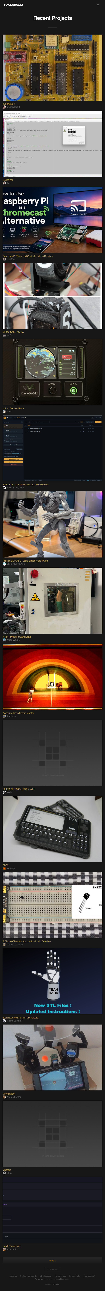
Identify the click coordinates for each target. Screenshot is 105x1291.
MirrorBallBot (9, 1093)
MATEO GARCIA (15, 944)
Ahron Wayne (13, 639)
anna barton (12, 1249)
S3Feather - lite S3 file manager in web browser (25, 484)
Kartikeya (11, 716)
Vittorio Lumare (14, 1020)
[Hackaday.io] (14, 4)
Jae (8, 183)
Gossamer (8, 179)
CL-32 (5, 865)
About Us (13, 1276)
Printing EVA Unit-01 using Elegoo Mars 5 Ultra (25, 560)
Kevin (9, 411)
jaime (9, 1172)
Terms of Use (60, 1276)
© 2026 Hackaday (52, 1284)
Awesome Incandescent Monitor (18, 713)
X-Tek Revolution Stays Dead (17, 636)
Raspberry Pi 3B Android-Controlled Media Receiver (28, 256)
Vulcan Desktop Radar (13, 408)
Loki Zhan (11, 259)
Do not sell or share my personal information (52, 1279)
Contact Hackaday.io (28, 1276)
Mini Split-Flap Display (13, 332)
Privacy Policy (75, 1276)
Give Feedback (46, 1276)
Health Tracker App (12, 1246)
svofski (10, 335)
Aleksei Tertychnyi (15, 487)
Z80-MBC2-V (9, 103)
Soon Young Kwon (16, 563)
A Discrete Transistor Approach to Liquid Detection (27, 941)
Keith (9, 792)
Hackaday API (89, 1276)
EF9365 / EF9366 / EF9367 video (19, 789)
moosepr (11, 868)
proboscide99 (13, 106)
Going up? (53, 1269)
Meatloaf (7, 1169)
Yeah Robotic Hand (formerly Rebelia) (21, 1017)
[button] (97, 4)
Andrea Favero (14, 1096)
